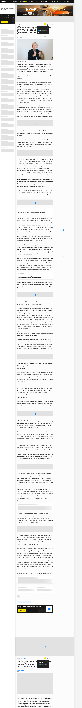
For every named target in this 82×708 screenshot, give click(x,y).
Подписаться (22, 588)
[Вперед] (55, 567)
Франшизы (36, 1)
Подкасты (42, 1)
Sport (58, 1)
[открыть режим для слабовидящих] (45, 20)
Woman (53, 1)
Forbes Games (23, 1)
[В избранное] (33, 607)
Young (61, 1)
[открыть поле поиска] (72, 1)
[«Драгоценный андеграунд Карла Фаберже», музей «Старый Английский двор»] (19, 706)
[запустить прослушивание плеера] (48, 20)
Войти (68, 1)
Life (49, 1)
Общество (38, 606)
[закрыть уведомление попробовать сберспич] (48, 24)
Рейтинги (31, 1)
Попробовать (40, 28)
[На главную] (3, 1)
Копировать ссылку (48, 32)
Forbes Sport (20, 606)
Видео (46, 1)
